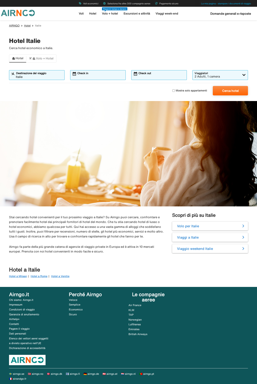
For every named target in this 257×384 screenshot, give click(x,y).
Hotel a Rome (39, 276)
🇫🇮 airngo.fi (73, 374)
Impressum (15, 304)
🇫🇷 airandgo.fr (17, 378)
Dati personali (17, 333)
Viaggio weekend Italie (195, 248)
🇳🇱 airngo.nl (128, 374)
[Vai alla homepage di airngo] (18, 12)
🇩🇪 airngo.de (91, 374)
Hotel (92, 13)
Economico (76, 309)
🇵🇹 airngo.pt (146, 374)
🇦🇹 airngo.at (110, 374)
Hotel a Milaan (18, 276)
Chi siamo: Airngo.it (21, 300)
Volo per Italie (188, 226)
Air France (134, 305)
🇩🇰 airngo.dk (54, 374)
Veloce (73, 300)
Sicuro (73, 314)
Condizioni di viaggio (22, 309)
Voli (81, 13)
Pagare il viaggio (19, 328)
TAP (131, 314)
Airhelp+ (14, 319)
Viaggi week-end (167, 13)
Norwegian (135, 319)
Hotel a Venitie (60, 276)
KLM (131, 310)
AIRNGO (14, 25)
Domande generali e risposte (230, 13)
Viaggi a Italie (188, 237)
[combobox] (39, 77)
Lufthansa (134, 324)
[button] (17, 58)
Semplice (74, 304)
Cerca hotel (230, 90)
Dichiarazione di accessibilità (27, 348)
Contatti (14, 324)
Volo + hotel (110, 13)
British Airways (137, 334)
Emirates (133, 329)
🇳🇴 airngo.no (35, 374)
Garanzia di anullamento (24, 314)
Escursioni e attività (137, 13)
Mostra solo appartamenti (191, 90)
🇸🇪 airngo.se (16, 374)
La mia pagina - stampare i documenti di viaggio (226, 3)
